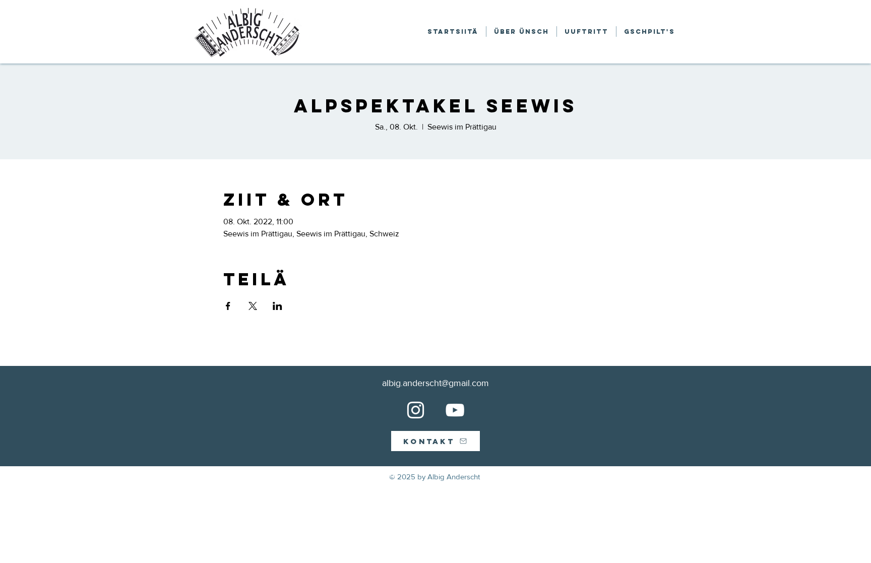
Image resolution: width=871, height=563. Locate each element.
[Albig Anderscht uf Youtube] (455, 410)
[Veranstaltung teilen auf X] (253, 306)
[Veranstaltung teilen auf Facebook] (228, 306)
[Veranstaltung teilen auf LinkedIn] (277, 306)
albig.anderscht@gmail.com (435, 383)
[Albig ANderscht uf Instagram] (415, 410)
